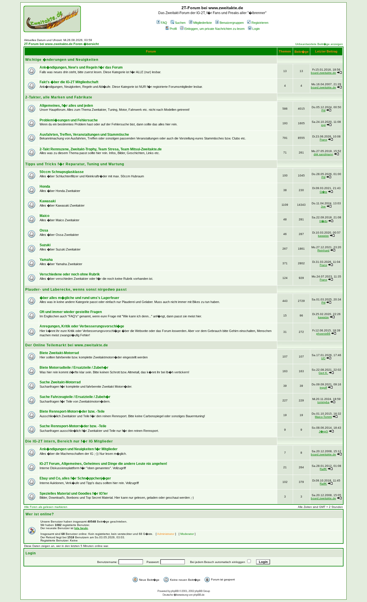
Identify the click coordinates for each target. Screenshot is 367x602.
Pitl (323, 110)
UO (323, 358)
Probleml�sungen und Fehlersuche (69, 120)
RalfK (323, 469)
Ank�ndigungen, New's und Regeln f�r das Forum (81, 67)
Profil (173, 28)
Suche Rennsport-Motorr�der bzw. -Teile (73, 426)
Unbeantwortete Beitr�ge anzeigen (319, 44)
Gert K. (323, 372)
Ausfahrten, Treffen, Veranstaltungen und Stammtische (84, 135)
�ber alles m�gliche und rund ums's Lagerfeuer (79, 298)
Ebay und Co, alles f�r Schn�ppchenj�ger (75, 478)
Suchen (180, 22)
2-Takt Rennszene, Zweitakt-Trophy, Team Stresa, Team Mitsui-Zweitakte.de (101, 149)
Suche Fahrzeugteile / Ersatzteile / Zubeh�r (75, 397)
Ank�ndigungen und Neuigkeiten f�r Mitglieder (79, 449)
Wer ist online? (40, 514)
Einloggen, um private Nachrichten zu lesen (214, 28)
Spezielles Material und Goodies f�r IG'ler (74, 494)
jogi (323, 125)
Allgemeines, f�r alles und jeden (66, 106)
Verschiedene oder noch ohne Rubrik (70, 274)
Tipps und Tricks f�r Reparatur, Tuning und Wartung (74, 164)
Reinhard (323, 250)
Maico (44, 216)
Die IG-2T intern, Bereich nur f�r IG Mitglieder (69, 441)
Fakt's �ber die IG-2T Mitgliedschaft (69, 82)
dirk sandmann (323, 154)
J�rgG (323, 431)
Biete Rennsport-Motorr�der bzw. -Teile (72, 411)
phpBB (175, 591)
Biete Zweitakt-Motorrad (59, 353)
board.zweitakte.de (323, 72)
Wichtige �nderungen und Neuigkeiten (61, 60)
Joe (323, 206)
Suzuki (45, 245)
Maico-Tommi (323, 416)
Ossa (44, 230)
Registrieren (259, 22)
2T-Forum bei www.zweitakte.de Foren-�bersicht (61, 44)
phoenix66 (323, 333)
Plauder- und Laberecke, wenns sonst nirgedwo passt (76, 290)
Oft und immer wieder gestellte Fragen (71, 312)
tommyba (323, 402)
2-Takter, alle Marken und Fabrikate (58, 97)
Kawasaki (48, 201)
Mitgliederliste (202, 22)
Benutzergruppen (232, 22)
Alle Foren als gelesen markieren (45, 506)
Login (256, 28)
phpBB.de (198, 594)
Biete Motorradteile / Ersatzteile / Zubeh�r (74, 368)
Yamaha (46, 260)
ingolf (323, 387)
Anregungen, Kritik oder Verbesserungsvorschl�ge (82, 326)
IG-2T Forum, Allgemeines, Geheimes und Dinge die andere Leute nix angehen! (103, 464)
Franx (323, 139)
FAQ (164, 22)
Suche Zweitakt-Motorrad (60, 382)
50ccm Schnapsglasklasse (62, 172)
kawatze (323, 235)
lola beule (81, 528)
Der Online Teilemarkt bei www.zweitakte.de (66, 345)
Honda (45, 187)
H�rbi (323, 221)
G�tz (323, 191)
